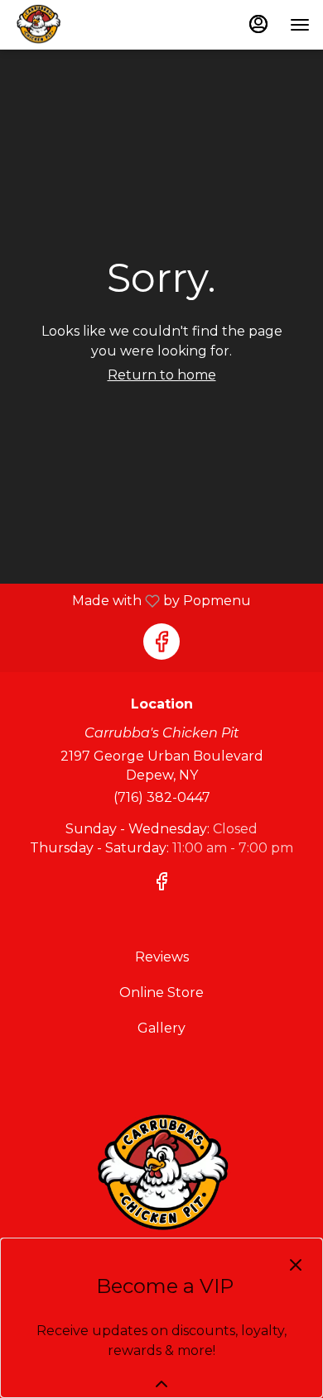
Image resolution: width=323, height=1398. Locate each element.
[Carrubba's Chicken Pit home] (87, 24)
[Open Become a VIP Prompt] (161, 1384)
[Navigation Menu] (300, 25)
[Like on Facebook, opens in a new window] (161, 641)
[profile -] (258, 24)
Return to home (162, 375)
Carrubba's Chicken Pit (161, 1175)
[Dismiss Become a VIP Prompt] (296, 1265)
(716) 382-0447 (161, 797)
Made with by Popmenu (131, 600)
